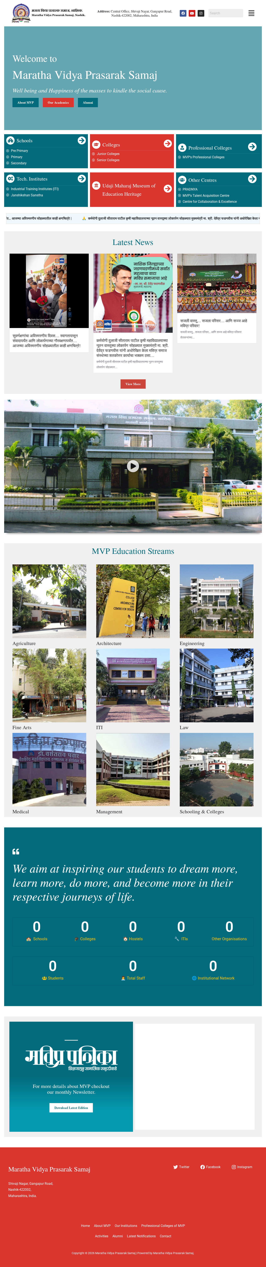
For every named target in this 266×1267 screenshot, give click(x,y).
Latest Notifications (141, 1236)
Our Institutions (126, 1226)
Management (109, 811)
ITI (99, 727)
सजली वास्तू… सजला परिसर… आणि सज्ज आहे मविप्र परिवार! (213, 323)
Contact (165, 1236)
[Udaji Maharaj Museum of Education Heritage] (96, 185)
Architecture (109, 643)
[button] (251, 13)
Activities (101, 1236)
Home (85, 1226)
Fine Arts (21, 727)
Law (184, 727)
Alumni (117, 1236)
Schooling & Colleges (202, 811)
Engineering (192, 643)
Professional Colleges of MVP (163, 1226)
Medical (20, 811)
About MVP (102, 1226)
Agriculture (24, 643)
